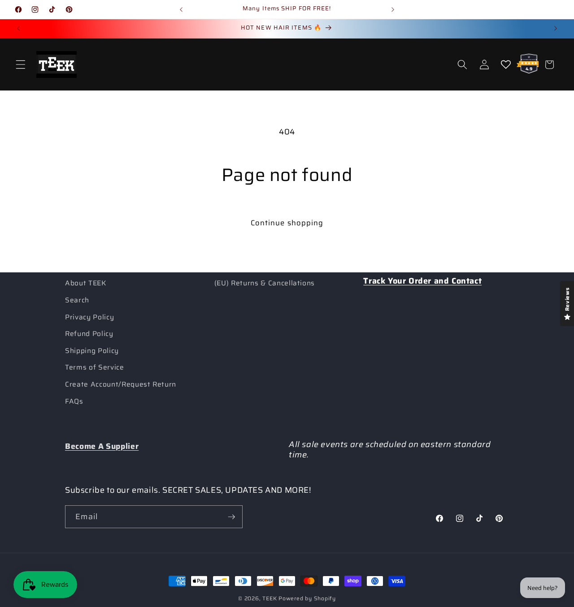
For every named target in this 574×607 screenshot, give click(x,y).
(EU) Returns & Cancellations (264, 283)
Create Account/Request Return (120, 384)
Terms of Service (94, 367)
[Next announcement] (393, 9)
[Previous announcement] (181, 9)
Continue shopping (287, 222)
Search (77, 300)
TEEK (269, 598)
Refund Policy (89, 333)
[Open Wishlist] (506, 64)
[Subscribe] (231, 517)
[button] (20, 64)
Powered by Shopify (307, 598)
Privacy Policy (89, 317)
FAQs (74, 401)
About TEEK (85, 283)
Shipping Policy (92, 350)
